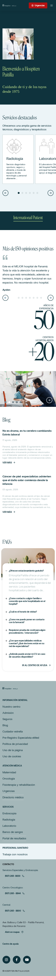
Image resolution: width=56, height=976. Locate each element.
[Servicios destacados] (18, 159)
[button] (5, 193)
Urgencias (39, 5)
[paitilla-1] (9, 5)
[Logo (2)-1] (10, 688)
